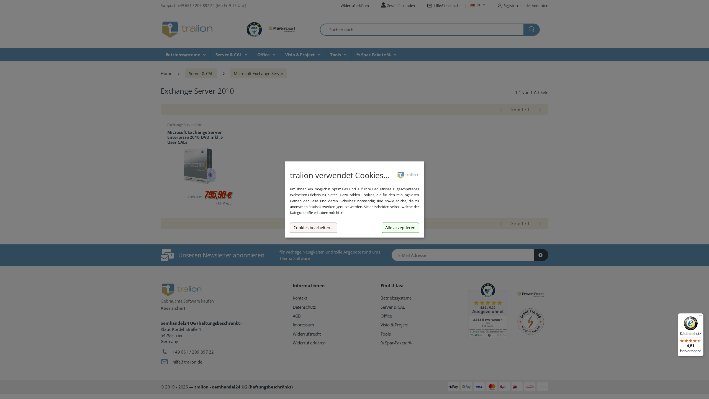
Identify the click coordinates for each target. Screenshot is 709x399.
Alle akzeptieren (400, 228)
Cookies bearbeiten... (313, 228)
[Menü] (700, 316)
